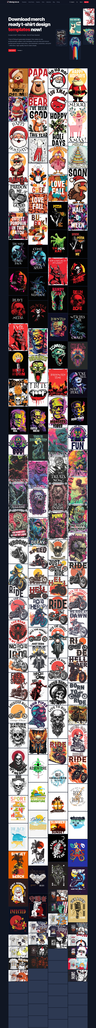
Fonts (43, 2)
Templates (24, 2)
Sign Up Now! (12, 50)
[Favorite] (26, 94)
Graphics (38, 2)
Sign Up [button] (86, 2)
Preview (20, 50)
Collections (48, 2)
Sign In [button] (81, 2)
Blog (54, 2)
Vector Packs (31, 2)
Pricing (58, 2)
